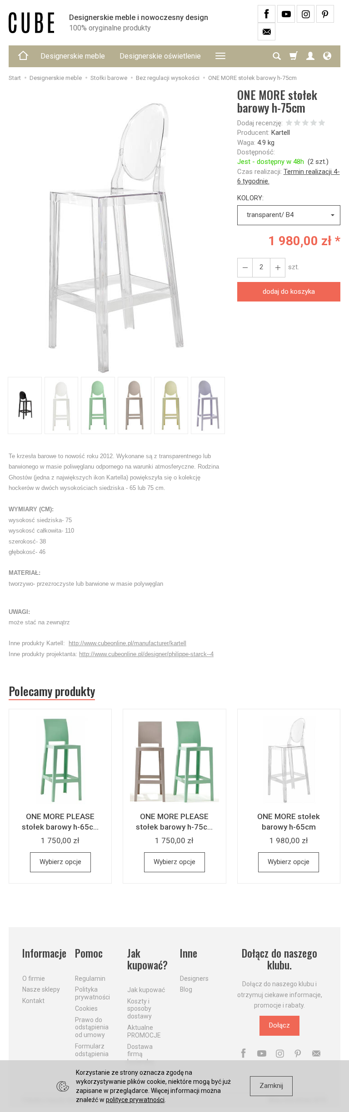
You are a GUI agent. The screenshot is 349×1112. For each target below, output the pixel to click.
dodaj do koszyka (289, 291)
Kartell (280, 132)
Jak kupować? (147, 959)
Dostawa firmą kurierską (140, 1054)
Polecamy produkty (52, 691)
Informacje (43, 953)
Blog (186, 989)
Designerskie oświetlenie (160, 56)
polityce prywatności (135, 1099)
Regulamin (90, 978)
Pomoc (89, 953)
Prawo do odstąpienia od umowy (92, 1027)
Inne (188, 953)
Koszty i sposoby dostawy (139, 1009)
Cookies (86, 1008)
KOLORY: (250, 198)
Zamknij (271, 1086)
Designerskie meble (72, 56)
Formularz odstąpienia (92, 1050)
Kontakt (33, 1000)
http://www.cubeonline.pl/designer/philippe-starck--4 (146, 654)
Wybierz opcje (60, 862)
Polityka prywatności (92, 993)
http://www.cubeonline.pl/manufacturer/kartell (127, 643)
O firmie (33, 978)
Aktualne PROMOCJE (144, 1031)
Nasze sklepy (41, 989)
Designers (194, 978)
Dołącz (279, 1025)
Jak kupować (146, 989)
